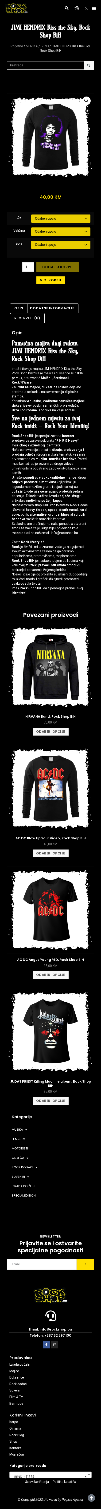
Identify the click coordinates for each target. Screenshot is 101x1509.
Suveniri (19, 510)
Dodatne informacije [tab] (52, 308)
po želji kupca (51, 500)
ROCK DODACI (22, 1167)
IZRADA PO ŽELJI (23, 1186)
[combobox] (50, 1475)
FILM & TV (18, 1139)
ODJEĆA (18, 1158)
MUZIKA (32, 46)
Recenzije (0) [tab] (27, 318)
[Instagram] (54, 1344)
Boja (19, 243)
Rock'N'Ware (21, 382)
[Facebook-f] (46, 1344)
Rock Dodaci (79, 505)
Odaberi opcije (50, 731)
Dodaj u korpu (57, 267)
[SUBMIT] (85, 1264)
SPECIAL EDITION (24, 1195)
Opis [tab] (18, 308)
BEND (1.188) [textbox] (49, 1476)
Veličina (19, 230)
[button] (66, 8)
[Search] (89, 65)
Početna (17, 46)
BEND (45, 46)
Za (19, 217)
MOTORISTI (20, 1148)
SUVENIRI (18, 1176)
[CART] (77, 8)
